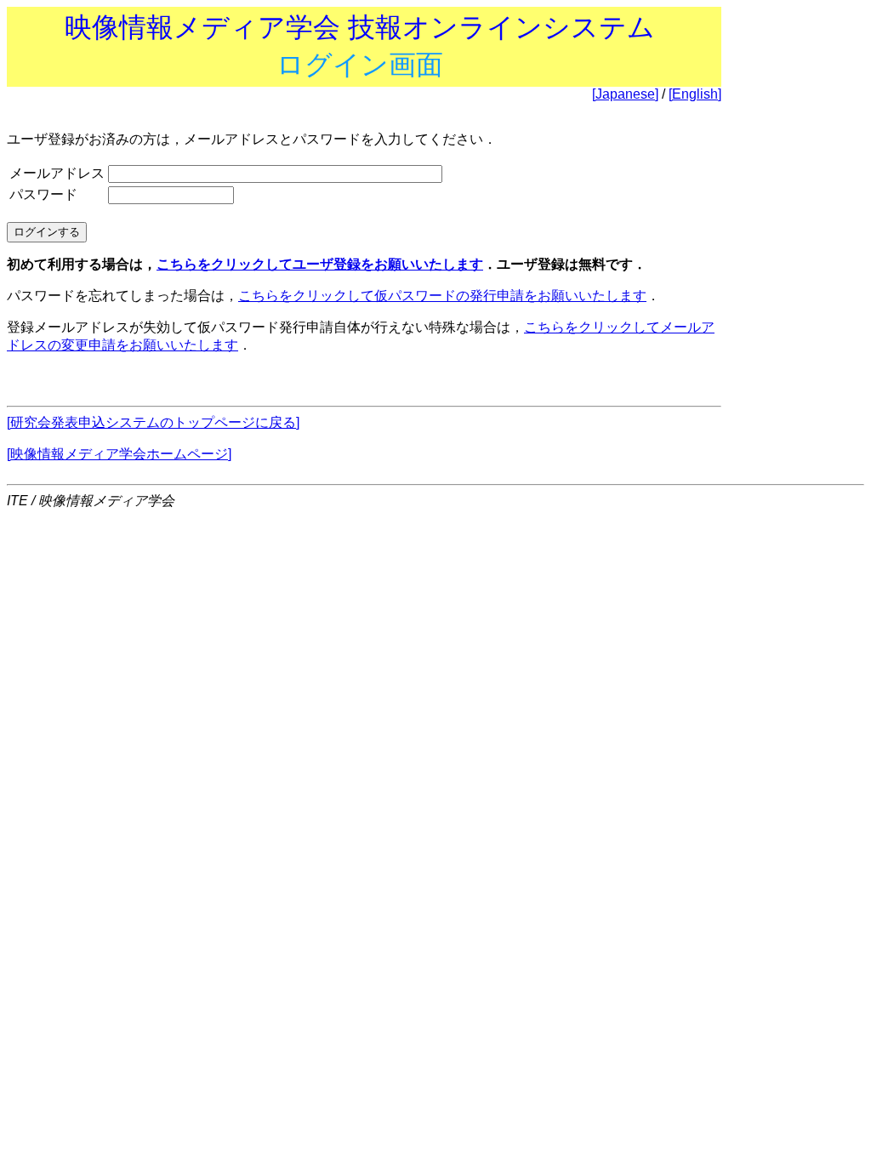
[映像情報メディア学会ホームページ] (119, 454)
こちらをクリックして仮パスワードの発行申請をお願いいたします (442, 295)
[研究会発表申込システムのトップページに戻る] (153, 422)
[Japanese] (625, 94)
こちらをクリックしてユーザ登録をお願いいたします (320, 264)
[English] (695, 94)
